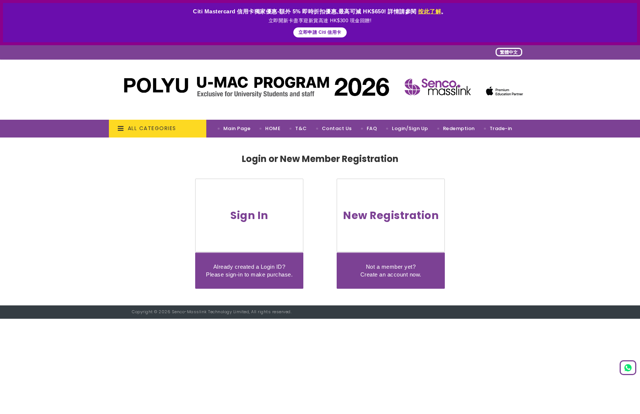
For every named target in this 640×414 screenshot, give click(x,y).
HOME (272, 128)
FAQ (372, 128)
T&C (301, 128)
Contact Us (337, 128)
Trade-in (501, 128)
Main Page (237, 128)
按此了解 (429, 11)
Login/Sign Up (410, 128)
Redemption (459, 128)
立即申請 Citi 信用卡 (320, 32)
